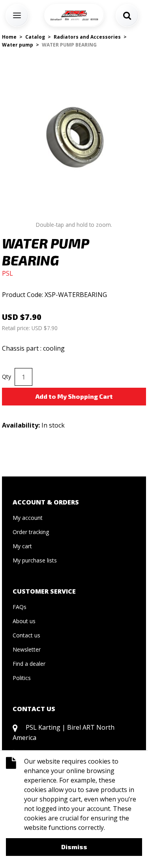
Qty (6, 376)
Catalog (35, 37)
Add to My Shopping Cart (74, 396)
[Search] (127, 15)
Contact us (26, 635)
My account (28, 517)
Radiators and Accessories (87, 37)
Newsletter (27, 649)
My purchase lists (35, 560)
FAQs (19, 607)
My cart (22, 546)
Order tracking (31, 532)
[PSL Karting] (74, 15)
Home (9, 37)
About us (24, 621)
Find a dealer (29, 663)
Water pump (17, 44)
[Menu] (17, 15)
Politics (22, 678)
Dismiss (74, 846)
